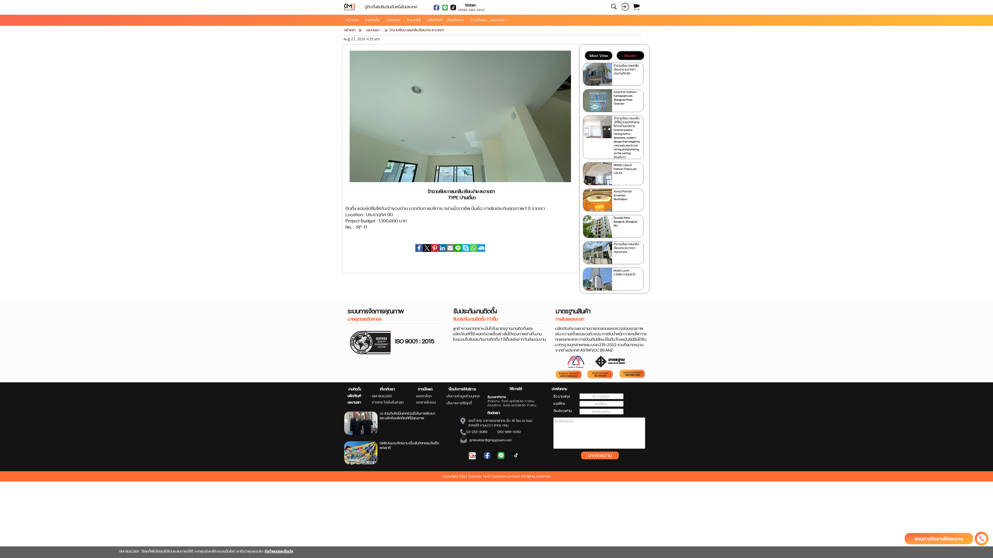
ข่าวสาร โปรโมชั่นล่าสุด (388, 402)
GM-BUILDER (382, 396)
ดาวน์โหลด (425, 389)
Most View (599, 55)
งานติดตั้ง (354, 389)
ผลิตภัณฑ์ (354, 395)
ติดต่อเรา (493, 412)
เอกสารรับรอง (426, 402)
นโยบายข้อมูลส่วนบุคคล (463, 396)
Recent (631, 55)
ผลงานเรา (354, 402)
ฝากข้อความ (600, 455)
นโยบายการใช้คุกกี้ (459, 403)
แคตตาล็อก (424, 396)
